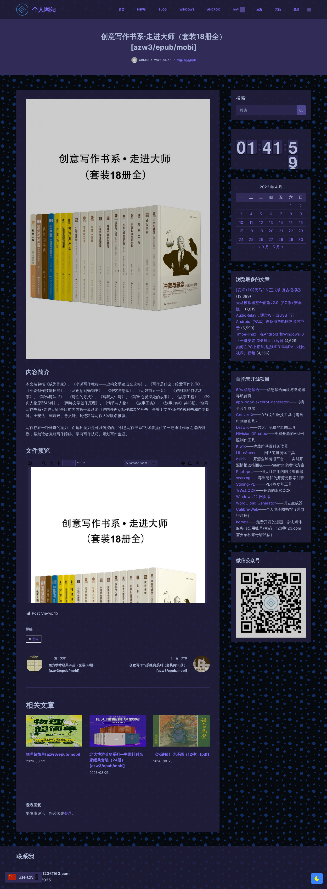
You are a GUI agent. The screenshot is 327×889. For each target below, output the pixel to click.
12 (261, 222)
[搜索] (309, 9)
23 (300, 230)
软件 (236, 9)
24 (241, 239)
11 (251, 222)
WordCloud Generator (256, 503)
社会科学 (190, 60)
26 (261, 239)
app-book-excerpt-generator (262, 402)
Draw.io (243, 427)
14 (281, 222)
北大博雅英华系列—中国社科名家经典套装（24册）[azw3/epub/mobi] (116, 760)
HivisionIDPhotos (251, 433)
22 (290, 230)
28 (280, 239)
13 (271, 222)
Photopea (245, 471)
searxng (243, 477)
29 (290, 239)
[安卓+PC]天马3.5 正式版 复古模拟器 (268, 289)
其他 (278, 9)
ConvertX (244, 414)
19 (261, 230)
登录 (296, 9)
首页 (121, 9)
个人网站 (44, 9)
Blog (163, 9)
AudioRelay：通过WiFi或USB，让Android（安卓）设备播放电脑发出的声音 (270, 321)
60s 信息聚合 (247, 389)
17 (241, 230)
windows (187, 9)
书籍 (180, 60)
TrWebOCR (246, 490)
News (141, 9)
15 (291, 222)
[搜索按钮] (301, 110)
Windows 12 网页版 (253, 496)
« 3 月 (263, 246)
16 (301, 222)
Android (213, 9)
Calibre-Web (247, 509)
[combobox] (266, 110)
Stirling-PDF (247, 484)
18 (251, 230)
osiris (241, 458)
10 (241, 222)
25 (251, 239)
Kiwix (241, 446)
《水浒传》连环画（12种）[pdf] (181, 754)
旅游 (259, 9)
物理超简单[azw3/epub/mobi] (53, 754)
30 (300, 239)
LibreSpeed (246, 452)
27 (271, 239)
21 (281, 230)
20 (271, 230)
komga (242, 522)
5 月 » (278, 246)
